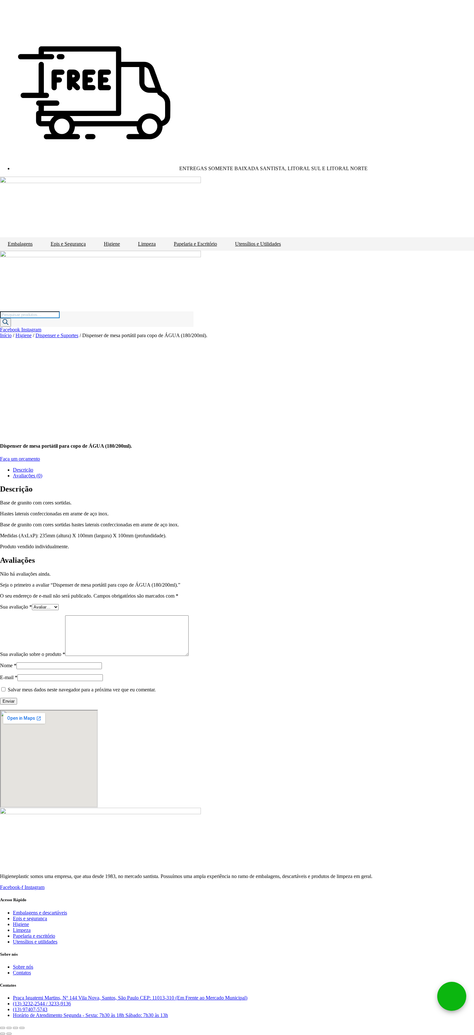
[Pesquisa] (5, 322)
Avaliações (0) (27, 475)
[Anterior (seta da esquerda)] (2, 1034)
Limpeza (147, 244)
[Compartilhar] (9, 1028)
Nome (8, 665)
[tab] (243, 470)
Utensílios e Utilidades (258, 244)
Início (6, 335)
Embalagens (20, 244)
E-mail (8, 677)
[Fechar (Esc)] (2, 1028)
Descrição (23, 470)
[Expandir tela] (15, 1028)
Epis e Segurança (68, 244)
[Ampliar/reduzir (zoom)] (22, 1028)
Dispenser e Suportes (56, 335)
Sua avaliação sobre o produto (32, 654)
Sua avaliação (16, 607)
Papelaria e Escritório (195, 244)
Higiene (112, 244)
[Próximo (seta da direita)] (9, 1034)
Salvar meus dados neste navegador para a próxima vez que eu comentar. (82, 689)
